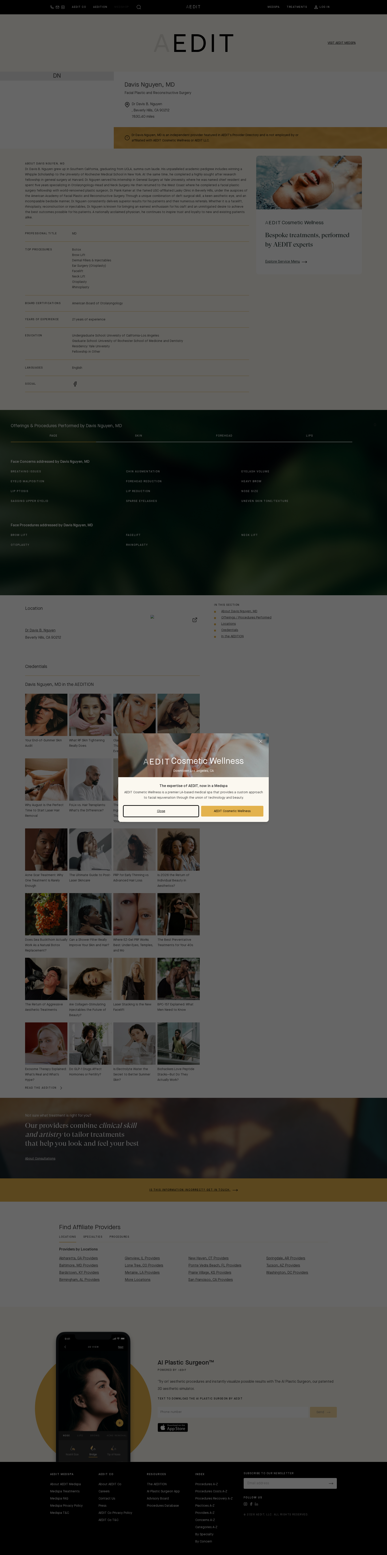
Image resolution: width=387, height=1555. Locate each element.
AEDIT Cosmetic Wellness (232, 811)
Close (161, 811)
